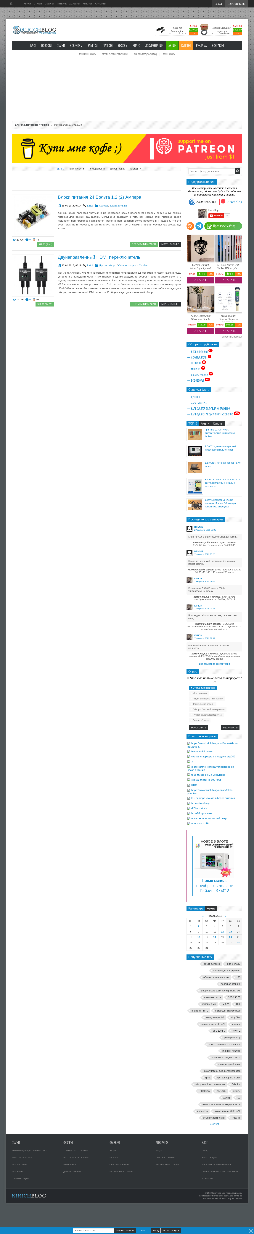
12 (222, 931)
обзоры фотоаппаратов (216, 977)
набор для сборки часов (227, 1010)
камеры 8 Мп (209, 1004)
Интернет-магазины (68, 4)
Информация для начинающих (29, 1150)
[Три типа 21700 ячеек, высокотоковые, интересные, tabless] (195, 440)
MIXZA (226, 1004)
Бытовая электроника (76, 1157)
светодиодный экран (229, 1064)
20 (230, 937)
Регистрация (209, 1157)
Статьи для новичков (204, 688)
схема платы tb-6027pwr (206, 779)
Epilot (207, 1077)
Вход (204, 1150)
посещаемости (97, 168)
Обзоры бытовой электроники (115, 54)
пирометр (202, 1111)
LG (238, 1097)
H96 (238, 1004)
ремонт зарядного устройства (224, 1044)
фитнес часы (233, 964)
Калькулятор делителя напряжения (210, 408)
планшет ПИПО (200, 1010)
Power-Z (236, 1031)
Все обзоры (200, 380)
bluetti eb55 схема (202, 751)
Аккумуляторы (200, 357)
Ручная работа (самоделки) (145, 54)
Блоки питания (118, 205)
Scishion (236, 1084)
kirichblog (234, 202)
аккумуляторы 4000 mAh (227, 1111)
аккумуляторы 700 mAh (213, 1024)
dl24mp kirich (199, 808)
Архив (211, 908)
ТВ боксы (198, 363)
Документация (154, 46)
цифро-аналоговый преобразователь (220, 990)
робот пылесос (212, 964)
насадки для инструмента (226, 970)
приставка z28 (200, 823)
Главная (26, 4)
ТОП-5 (192, 423)
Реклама (201, 46)
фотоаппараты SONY (228, 1077)
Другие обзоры (169, 54)
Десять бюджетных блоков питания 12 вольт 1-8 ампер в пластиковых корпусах (220, 503)
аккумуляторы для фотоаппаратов (222, 1071)
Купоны (186, 46)
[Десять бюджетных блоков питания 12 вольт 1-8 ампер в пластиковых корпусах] (195, 510)
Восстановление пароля (216, 1164)
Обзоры (123, 46)
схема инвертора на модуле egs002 (213, 756)
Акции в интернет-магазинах (208, 698)
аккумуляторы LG (215, 1017)
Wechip (227, 1097)
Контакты (218, 46)
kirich (90, 205)
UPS (238, 977)
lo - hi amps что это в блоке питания (213, 797)
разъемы (221, 1091)
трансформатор (231, 1037)
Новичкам (76, 46)
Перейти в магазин (144, 244)
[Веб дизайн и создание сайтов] (11, 3)
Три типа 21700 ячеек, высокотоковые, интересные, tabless (220, 433)
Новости (46, 46)
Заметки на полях (22, 1157)
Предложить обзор (224, 226)
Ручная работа (71, 1164)
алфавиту (135, 168)
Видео (136, 46)
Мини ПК (197, 369)
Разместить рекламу (231, 336)
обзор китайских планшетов (210, 1084)
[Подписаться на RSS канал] (190, 226)
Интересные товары (121, 1171)
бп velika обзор (200, 802)
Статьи (61, 46)
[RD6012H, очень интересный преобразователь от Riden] (195, 456)
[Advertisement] (127, 90)
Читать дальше (169, 244)
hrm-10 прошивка (202, 813)
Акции (172, 46)
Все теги (214, 1124)
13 (230, 931)
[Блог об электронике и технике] (35, 30)
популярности (76, 168)
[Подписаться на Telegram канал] (199, 226)
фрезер (236, 1024)
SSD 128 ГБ (219, 1031)
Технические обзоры (87, 54)
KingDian (235, 1017)
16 (198, 937)
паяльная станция (230, 984)
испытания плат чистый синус (209, 818)
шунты (236, 1091)
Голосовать (198, 727)
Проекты (108, 46)
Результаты (230, 727)
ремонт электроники (214, 1118)
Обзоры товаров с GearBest (133, 265)
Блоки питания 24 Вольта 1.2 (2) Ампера (99, 197)
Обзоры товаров (119, 1164)
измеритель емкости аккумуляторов (221, 1104)
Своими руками (201, 374)
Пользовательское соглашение (220, 1171)
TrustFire (236, 1118)
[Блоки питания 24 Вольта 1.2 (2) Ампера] (33, 235)
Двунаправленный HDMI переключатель (99, 257)
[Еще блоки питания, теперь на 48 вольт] (195, 473)
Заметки (92, 46)
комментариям (117, 168)
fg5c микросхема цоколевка (208, 774)
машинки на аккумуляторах (226, 1057)
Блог (33, 46)
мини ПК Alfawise (231, 1051)
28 (238, 942)
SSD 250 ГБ (234, 997)
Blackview (205, 1091)
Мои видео (18, 1171)
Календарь (195, 908)
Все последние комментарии (214, 664)
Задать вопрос (199, 403)
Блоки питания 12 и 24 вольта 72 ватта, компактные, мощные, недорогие (222, 483)
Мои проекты (200, 693)
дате (59, 168)
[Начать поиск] (237, 171)
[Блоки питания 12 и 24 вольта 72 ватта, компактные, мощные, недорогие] (195, 493)
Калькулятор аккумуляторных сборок (215, 414)
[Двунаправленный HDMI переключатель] (33, 295)
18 (214, 937)
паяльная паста (212, 997)
